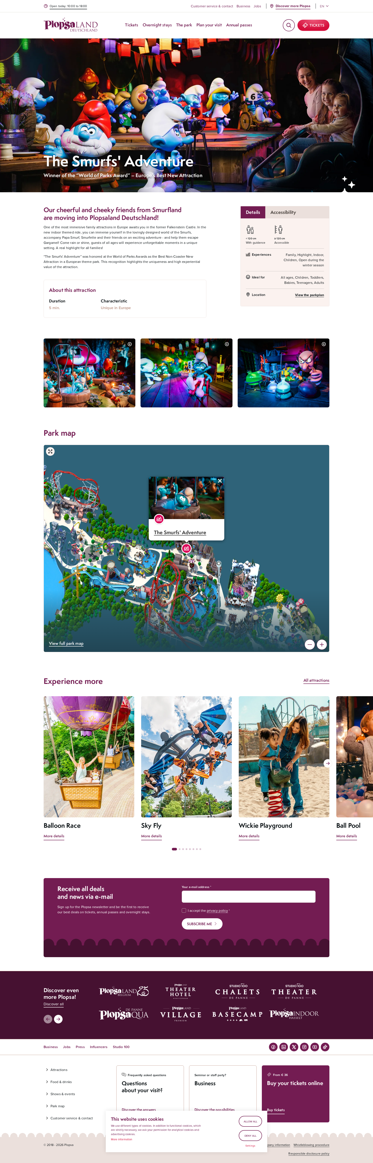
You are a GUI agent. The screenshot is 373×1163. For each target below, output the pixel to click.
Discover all (54, 1004)
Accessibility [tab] (283, 212)
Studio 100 (121, 1046)
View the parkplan (309, 294)
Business (243, 6)
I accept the (208, 910)
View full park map (66, 643)
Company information (275, 1145)
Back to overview (62, 147)
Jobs (257, 6)
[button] (186, 548)
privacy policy (217, 910)
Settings (250, 1145)
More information (121, 1139)
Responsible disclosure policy (308, 1153)
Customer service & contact (212, 6)
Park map (58, 1106)
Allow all (250, 1121)
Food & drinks (61, 1081)
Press (80, 1046)
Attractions (59, 1069)
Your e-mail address (195, 887)
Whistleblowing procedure (311, 1145)
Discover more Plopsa (293, 5)
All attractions (316, 680)
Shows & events (63, 1094)
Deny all (250, 1136)
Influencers (99, 1046)
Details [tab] (253, 212)
